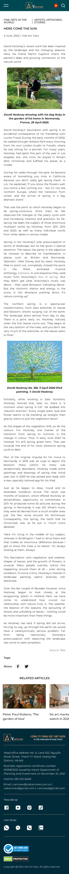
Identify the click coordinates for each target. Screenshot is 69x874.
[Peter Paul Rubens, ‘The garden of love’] (24, 696)
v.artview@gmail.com (51, 788)
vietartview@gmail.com (19, 788)
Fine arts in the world (15, 21)
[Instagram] (30, 808)
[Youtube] (19, 808)
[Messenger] (19, 828)
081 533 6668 (22, 779)
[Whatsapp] (7, 828)
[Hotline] (30, 828)
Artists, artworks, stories (48, 21)
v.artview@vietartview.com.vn (31, 784)
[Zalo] (41, 828)
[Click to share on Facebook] (18, 666)
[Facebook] (7, 808)
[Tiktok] (41, 808)
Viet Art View (31, 866)
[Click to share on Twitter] (26, 666)
